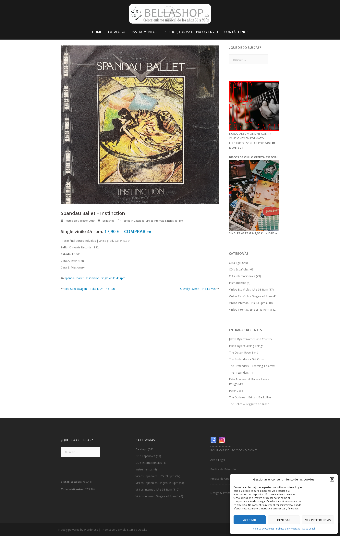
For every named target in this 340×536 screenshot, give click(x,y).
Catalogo (139, 220)
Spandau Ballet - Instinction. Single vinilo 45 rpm (95, 278)
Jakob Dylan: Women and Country (250, 339)
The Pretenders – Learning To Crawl (252, 366)
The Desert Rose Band (243, 352)
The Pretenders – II (241, 372)
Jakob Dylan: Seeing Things (246, 346)
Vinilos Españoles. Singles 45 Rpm (250, 296)
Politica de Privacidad (288, 528)
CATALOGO (116, 32)
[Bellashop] (170, 15)
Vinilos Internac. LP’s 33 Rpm (247, 303)
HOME (97, 32)
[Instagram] (222, 440)
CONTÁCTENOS (236, 32)
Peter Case (236, 391)
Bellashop (109, 220)
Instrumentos (237, 283)
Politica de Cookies (263, 528)
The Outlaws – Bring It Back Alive (250, 397)
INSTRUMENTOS (144, 32)
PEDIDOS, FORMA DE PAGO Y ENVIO (191, 32)
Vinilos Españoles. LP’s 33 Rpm (248, 289)
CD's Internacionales (242, 276)
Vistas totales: (71, 481)
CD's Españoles (239, 269)
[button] (332, 479)
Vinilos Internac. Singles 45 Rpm (164, 220)
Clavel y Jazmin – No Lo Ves (198, 289)
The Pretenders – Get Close (246, 359)
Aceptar (249, 520)
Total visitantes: (73, 489)
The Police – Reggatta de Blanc (249, 404)
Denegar (283, 520)
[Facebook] (213, 440)
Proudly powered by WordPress (78, 529)
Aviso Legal (308, 528)
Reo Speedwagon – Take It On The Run (89, 289)
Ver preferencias (318, 520)
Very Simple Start (122, 529)
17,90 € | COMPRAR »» (127, 231)
